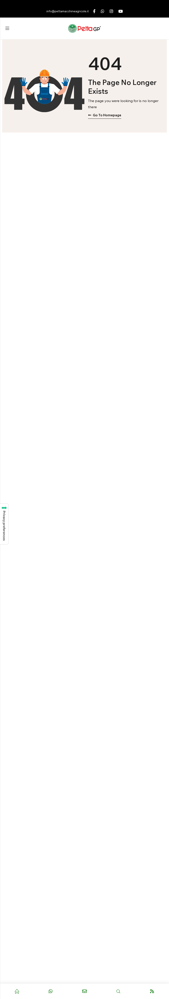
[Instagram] (111, 11)
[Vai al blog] (152, 991)
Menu (7, 28)
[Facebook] (94, 11)
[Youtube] (120, 11)
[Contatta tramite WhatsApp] (51, 991)
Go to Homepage (107, 115)
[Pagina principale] (17, 991)
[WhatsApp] (102, 11)
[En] (84, 29)
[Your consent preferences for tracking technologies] (4, 524)
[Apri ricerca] (118, 991)
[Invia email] (84, 991)
